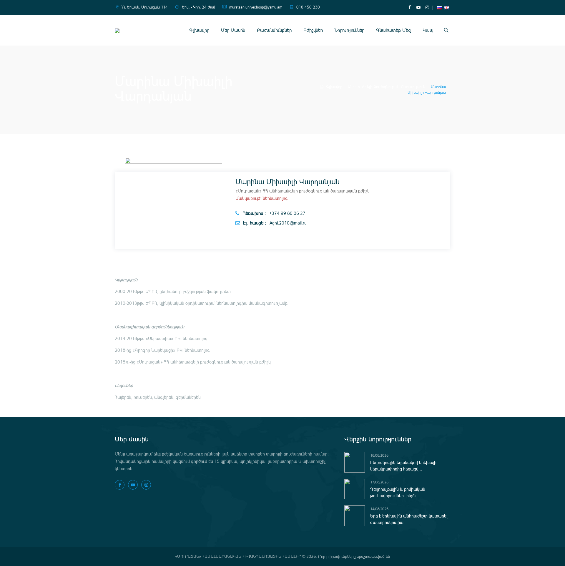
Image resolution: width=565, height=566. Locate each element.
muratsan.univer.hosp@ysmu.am (255, 7)
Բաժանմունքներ (274, 30)
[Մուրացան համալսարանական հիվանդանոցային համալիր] (117, 30)
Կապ (428, 30)
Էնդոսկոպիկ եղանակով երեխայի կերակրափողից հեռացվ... (403, 466)
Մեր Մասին (233, 30)
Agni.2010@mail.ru (288, 223)
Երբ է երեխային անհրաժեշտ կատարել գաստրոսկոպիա (409, 519)
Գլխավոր (199, 30)
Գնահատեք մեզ (393, 30)
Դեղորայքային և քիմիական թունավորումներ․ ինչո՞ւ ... (397, 492)
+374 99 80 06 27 (287, 213)
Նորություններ (349, 30)
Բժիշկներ (313, 30)
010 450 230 (308, 7)
